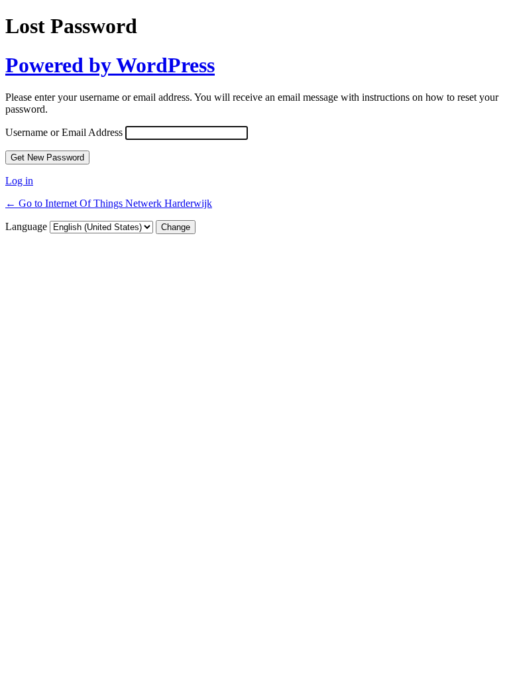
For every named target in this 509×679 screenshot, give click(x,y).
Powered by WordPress (110, 65)
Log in (19, 180)
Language (26, 226)
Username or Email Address (64, 132)
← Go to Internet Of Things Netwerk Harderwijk (108, 203)
